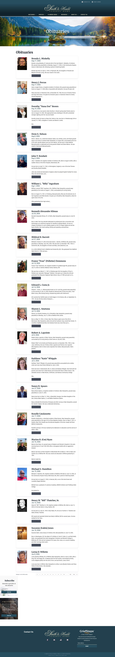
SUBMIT (87, 646)
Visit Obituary (36, 75)
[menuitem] (32, 14)
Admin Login (64, 655)
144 (74, 574)
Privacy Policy (51, 655)
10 (63, 574)
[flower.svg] (67, 640)
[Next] (77, 574)
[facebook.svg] (47, 640)
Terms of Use (58, 655)
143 (70, 574)
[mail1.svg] (54, 640)
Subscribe (9, 592)
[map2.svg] (60, 640)
